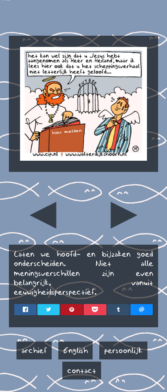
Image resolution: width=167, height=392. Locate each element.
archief (34, 350)
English (75, 350)
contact (81, 371)
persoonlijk (123, 350)
